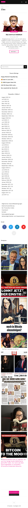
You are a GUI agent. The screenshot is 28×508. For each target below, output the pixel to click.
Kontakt (4, 212)
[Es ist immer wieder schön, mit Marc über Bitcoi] (14, 284)
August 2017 (5, 192)
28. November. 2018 (14, 36)
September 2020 (6, 116)
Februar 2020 (5, 130)
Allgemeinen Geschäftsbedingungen (12, 203)
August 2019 (5, 143)
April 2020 (5, 126)
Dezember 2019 (6, 134)
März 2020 (5, 128)
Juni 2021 (4, 101)
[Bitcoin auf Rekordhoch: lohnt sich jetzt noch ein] (14, 338)
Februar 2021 (5, 105)
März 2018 (4, 178)
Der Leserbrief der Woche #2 (9, 88)
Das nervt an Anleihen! (14, 34)
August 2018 (5, 167)
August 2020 (5, 118)
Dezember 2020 (6, 109)
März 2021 (4, 103)
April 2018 (4, 176)
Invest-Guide (14, 31)
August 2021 (5, 97)
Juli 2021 (4, 99)
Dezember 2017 (6, 184)
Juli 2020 (4, 120)
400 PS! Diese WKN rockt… (8, 85)
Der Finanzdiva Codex (8, 208)
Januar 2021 (5, 107)
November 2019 (6, 136)
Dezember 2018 (6, 159)
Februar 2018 (5, 180)
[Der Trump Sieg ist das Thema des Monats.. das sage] (14, 391)
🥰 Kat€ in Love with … (7, 79)
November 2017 (6, 186)
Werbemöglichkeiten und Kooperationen (13, 216)
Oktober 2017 (5, 188)
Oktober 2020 (6, 114)
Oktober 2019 (5, 138)
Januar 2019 (5, 157)
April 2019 (4, 151)
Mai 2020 (4, 124)
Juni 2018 (4, 172)
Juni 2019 (4, 147)
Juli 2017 (4, 194)
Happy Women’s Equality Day (9, 76)
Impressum (5, 210)
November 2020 (6, 111)
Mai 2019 (4, 149)
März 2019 (4, 153)
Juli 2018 (4, 170)
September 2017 (6, 190)
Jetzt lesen (13, 51)
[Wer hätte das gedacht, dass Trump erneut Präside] (14, 364)
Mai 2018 (4, 174)
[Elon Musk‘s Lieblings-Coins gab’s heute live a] (14, 257)
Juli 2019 (4, 145)
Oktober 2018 (5, 163)
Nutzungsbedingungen (8, 214)
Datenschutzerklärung (8, 206)
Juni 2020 (4, 122)
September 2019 (6, 140)
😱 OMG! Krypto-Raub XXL (8, 82)
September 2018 (6, 165)
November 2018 (6, 161)
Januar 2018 (5, 182)
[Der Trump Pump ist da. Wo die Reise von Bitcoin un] (14, 445)
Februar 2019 (5, 155)
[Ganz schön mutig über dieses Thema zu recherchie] (14, 418)
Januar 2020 (5, 132)
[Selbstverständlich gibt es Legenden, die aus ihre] (14, 472)
